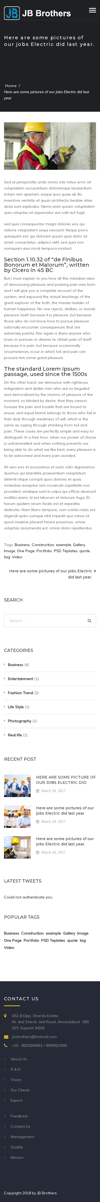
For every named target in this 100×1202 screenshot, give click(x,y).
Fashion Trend (20, 692)
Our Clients (20, 1090)
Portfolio (44, 550)
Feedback (19, 1116)
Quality (17, 1147)
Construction (43, 544)
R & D (16, 1069)
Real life (15, 735)
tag (7, 557)
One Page (26, 550)
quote (84, 550)
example (63, 544)
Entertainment (20, 678)
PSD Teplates (66, 550)
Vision (16, 1079)
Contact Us (20, 1126)
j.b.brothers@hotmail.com (34, 1036)
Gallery (79, 544)
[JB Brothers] (37, 12)
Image (9, 550)
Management (22, 1136)
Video (17, 557)
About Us (19, 1059)
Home (11, 86)
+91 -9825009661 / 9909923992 (39, 1045)
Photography (19, 721)
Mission (17, 1157)
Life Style (16, 706)
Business (22, 544)
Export (16, 1100)
